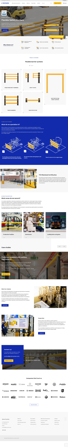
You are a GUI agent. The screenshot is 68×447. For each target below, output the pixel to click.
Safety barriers (32, 420)
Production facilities (44, 420)
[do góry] (65, 418)
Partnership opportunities (22, 422)
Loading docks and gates (45, 424)
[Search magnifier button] (51, 3)
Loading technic (33, 422)
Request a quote (57, 3)
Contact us (41, 333)
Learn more (5, 30)
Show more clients (34, 404)
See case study (6, 272)
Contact (38, 3)
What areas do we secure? (16, 3)
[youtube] (5, 430)
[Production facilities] (11, 222)
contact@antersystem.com (5, 0)
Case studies (33, 3)
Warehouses (43, 422)
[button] (59, 246)
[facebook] (2, 430)
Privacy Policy (57, 424)
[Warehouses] (33, 222)
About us (28, 3)
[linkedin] (4, 430)
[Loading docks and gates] (56, 222)
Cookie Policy (57, 422)
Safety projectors (33, 424)
